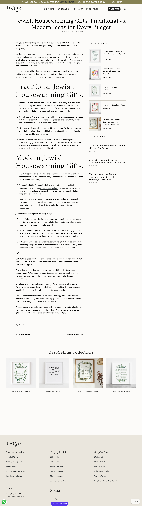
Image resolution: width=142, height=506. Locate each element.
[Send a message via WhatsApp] (4, 502)
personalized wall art (49, 188)
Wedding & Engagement (15, 461)
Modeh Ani (98, 457)
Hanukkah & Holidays (14, 476)
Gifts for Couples (56, 471)
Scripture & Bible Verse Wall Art (106, 481)
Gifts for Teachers (56, 476)
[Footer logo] (14, 444)
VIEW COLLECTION (67, 2)
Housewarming (11, 466)
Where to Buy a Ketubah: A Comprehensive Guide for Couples (107, 161)
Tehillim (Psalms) (100, 476)
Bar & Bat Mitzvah (12, 457)
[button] (49, 9)
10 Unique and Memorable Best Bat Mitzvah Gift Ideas (107, 147)
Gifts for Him (55, 461)
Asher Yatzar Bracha (101, 471)
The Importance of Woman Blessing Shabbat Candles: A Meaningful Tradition (104, 177)
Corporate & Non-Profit (58, 481)
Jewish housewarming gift (52, 42)
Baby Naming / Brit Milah (15, 471)
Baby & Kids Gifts (56, 466)
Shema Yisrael (99, 461)
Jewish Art (23, 173)
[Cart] (135, 9)
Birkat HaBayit (99, 466)
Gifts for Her (54, 457)
